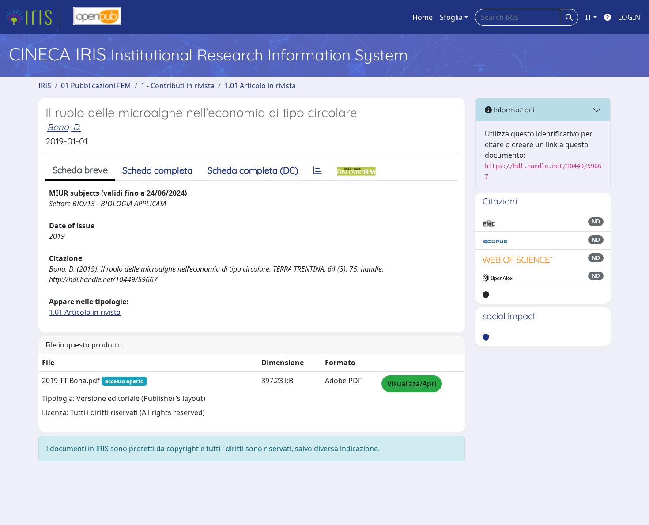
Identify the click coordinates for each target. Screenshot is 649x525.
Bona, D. (64, 126)
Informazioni (513, 109)
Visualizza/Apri (411, 384)
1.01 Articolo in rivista (260, 86)
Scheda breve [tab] (80, 169)
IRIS (44, 86)
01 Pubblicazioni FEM (96, 86)
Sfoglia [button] (451, 17)
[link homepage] (32, 17)
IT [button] (588, 17)
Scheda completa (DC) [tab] (253, 170)
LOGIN (629, 17)
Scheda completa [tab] (157, 170)
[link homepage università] (97, 17)
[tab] (317, 170)
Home (422, 17)
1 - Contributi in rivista (178, 86)
